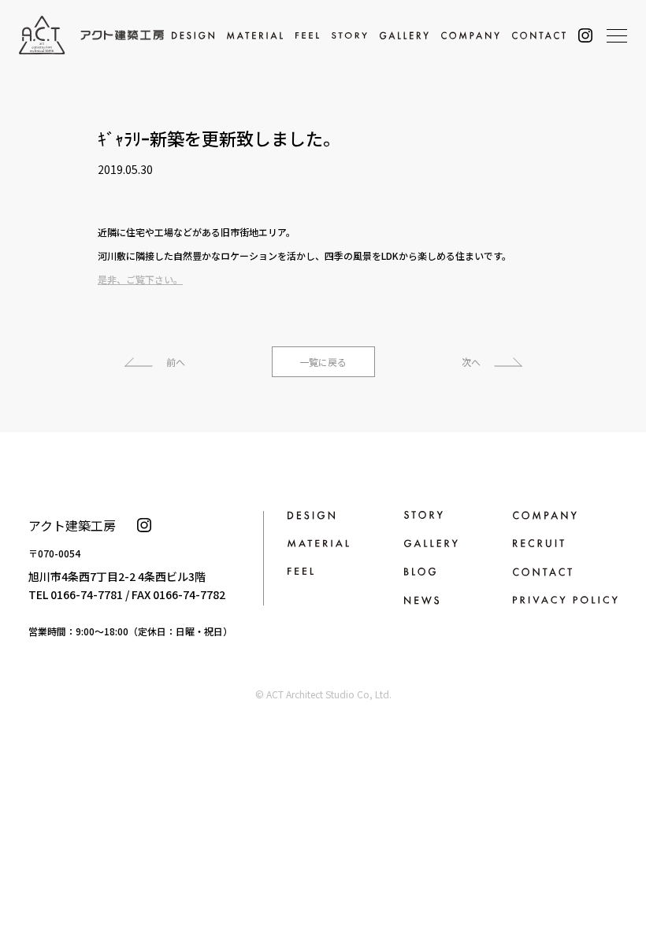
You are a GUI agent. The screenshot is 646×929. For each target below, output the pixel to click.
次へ (471, 361)
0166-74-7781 (86, 594)
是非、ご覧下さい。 (140, 279)
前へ (175, 361)
